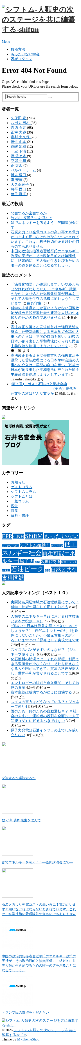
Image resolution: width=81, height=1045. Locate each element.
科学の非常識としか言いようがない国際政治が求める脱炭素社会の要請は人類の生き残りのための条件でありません (45, 312)
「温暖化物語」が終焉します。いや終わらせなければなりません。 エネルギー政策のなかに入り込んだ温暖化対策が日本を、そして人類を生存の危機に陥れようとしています (45, 293)
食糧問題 (13, 577)
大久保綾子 (20, 184)
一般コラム (20, 501)
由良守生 (34, 303)
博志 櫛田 (19, 175)
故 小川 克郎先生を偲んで (31, 218)
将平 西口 (19, 189)
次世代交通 (50, 562)
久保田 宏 (19, 118)
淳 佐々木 (19, 156)
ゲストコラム (21, 487)
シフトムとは (21, 496)
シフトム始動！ (35, 545)
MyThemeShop (28, 1039)
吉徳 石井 (19, 127)
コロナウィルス (10, 545)
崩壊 (37, 562)
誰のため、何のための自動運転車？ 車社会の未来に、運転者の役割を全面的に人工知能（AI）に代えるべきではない (45, 716)
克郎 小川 (19, 161)
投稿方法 (18, 49)
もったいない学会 (25, 54)
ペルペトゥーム (24, 170)
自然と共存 (64, 569)
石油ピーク (27, 569)
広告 (14, 506)
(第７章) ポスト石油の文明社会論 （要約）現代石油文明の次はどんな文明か (43, 388)
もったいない (61, 536)
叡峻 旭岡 (19, 146)
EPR (7, 536)
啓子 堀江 (19, 194)
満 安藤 (17, 180)
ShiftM (34, 535)
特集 (14, 511)
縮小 (47, 570)
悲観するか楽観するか (29, 213)
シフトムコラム (23, 492)
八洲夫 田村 (21, 123)
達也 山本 (19, 142)
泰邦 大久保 (21, 137)
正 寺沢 (17, 165)
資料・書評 (20, 515)
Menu (6, 41)
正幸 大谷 (19, 132)
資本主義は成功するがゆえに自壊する (41, 692)
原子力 (26, 561)
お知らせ (18, 482)
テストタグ (57, 545)
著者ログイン (21, 59)
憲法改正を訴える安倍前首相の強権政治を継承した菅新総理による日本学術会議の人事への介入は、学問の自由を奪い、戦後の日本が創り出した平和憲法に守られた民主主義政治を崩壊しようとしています (45, 336)
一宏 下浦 (19, 151)
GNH (18, 536)
